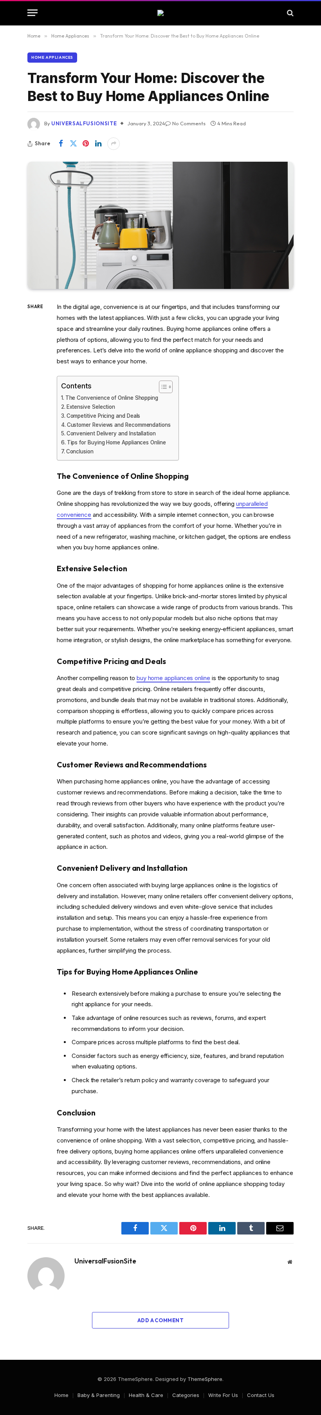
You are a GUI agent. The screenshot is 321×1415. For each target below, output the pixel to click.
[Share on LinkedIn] (98, 143)
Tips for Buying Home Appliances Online (116, 442)
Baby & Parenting (99, 1395)
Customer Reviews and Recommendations (119, 425)
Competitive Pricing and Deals (103, 416)
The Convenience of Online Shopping (111, 398)
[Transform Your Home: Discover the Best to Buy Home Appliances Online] (160, 225)
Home (61, 1395)
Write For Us (223, 1395)
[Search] (289, 13)
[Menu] (32, 13)
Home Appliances (52, 57)
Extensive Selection (91, 407)
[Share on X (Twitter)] (73, 143)
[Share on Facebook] (61, 143)
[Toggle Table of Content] (162, 386)
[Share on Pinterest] (86, 143)
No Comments (189, 123)
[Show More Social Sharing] (113, 143)
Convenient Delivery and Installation (111, 433)
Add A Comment (160, 1320)
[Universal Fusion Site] (160, 13)
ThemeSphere (205, 1379)
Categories (185, 1395)
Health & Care (146, 1395)
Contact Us (260, 1395)
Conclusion (80, 451)
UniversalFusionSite (84, 123)
